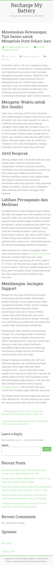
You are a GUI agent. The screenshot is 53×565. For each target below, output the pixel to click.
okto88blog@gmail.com (17, 47)
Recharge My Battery (26, 8)
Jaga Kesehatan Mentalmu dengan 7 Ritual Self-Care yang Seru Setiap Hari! (25, 422)
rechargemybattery (11, 387)
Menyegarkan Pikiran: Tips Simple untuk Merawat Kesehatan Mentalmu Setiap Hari (22, 413)
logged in (18, 440)
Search (5, 445)
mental (33, 57)
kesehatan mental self (39, 253)
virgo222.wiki (8, 551)
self (37, 57)
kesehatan (26, 57)
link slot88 (6, 543)
